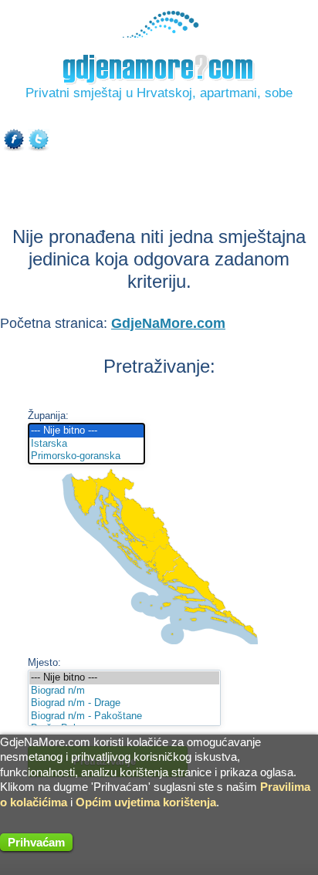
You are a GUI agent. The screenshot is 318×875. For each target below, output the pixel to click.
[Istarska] (86, 444)
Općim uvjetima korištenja (146, 802)
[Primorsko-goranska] (86, 456)
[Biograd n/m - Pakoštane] (124, 716)
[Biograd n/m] (124, 691)
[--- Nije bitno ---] (86, 431)
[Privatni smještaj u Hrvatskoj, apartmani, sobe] (159, 34)
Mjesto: (44, 662)
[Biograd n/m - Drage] (124, 703)
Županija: (48, 415)
